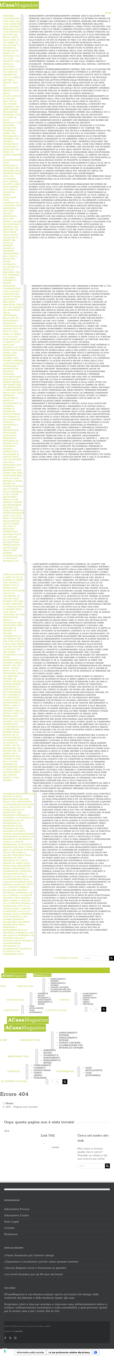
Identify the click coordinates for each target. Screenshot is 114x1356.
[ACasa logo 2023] (13, 975)
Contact (55, 1147)
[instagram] (15, 1338)
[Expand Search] (86, 1009)
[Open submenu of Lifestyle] (26, 678)
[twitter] (10, 1338)
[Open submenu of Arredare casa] (22, 150)
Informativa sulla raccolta (30, 1352)
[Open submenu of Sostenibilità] (35, 874)
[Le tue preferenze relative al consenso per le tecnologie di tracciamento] (5, 1351)
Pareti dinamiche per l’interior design (30, 1255)
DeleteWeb (19, 1331)
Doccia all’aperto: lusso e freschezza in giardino (36, 1268)
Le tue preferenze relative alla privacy (69, 1352)
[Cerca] (76, 1009)
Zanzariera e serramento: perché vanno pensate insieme (42, 1261)
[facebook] (5, 1338)
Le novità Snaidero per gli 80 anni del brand (34, 1274)
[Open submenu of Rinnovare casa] (25, 424)
